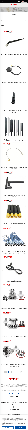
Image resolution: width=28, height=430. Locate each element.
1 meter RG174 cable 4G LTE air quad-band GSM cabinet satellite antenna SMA (14, 83)
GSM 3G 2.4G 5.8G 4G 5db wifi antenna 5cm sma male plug (14, 223)
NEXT (22, 371)
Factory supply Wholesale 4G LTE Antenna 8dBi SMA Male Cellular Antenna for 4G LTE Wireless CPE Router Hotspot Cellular (14, 139)
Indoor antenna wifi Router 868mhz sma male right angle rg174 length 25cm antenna (14, 168)
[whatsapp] (18, 393)
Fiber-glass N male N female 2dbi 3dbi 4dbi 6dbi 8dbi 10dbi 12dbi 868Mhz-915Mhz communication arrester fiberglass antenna (14, 252)
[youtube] (15, 393)
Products (14, 10)
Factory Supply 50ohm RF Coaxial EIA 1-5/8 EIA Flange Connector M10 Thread (14, 309)
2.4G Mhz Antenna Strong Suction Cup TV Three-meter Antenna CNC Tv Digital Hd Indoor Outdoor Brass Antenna (14, 281)
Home (11, 10)
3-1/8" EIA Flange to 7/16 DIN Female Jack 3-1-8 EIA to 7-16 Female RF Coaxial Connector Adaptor (14, 365)
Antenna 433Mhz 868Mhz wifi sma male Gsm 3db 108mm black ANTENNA (14, 196)
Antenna (18, 10)
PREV (6, 371)
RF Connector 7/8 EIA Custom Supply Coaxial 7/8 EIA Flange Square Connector (14, 337)
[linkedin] (12, 393)
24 (19, 371)
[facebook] (9, 393)
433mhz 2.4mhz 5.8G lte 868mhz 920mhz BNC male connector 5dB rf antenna (14, 55)
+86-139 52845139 (15, 409)
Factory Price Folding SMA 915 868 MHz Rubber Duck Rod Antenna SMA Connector (14, 111)
